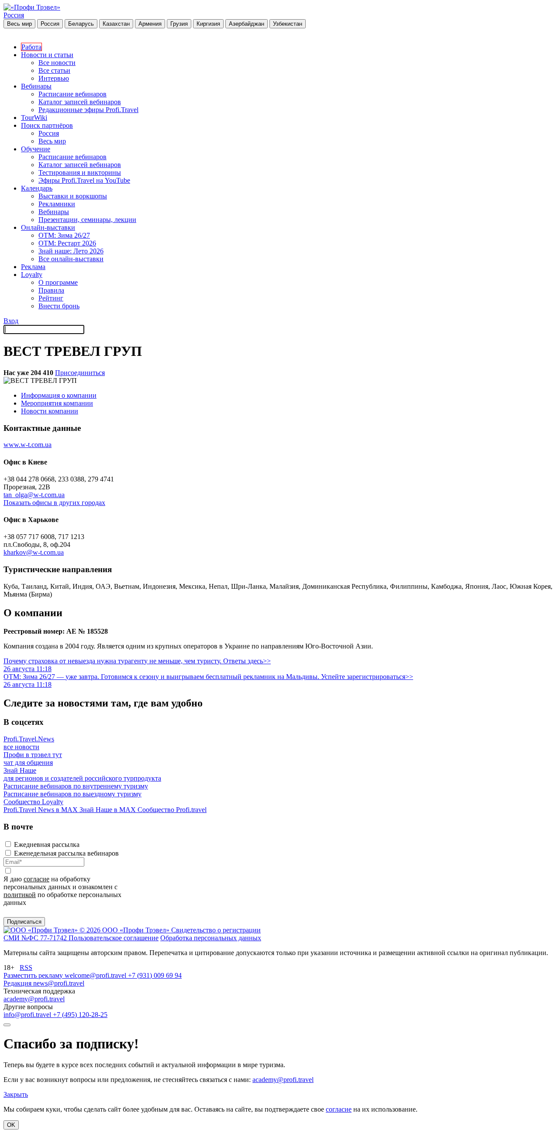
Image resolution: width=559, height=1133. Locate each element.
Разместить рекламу (34, 975)
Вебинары (36, 86)
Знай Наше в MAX (108, 809)
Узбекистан (287, 23)
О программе (58, 282)
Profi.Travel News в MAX (41, 809)
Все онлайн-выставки (71, 259)
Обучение (35, 149)
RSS (26, 967)
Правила (51, 290)
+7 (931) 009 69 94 (155, 975)
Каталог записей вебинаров (79, 102)
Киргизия (208, 23)
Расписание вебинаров (72, 94)
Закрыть (15, 1094)
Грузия (179, 23)
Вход (10, 320)
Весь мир (19, 23)
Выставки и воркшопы (72, 196)
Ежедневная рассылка (46, 844)
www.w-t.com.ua (27, 444)
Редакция (18, 983)
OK (11, 1125)
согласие (36, 879)
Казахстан (116, 23)
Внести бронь (58, 306)
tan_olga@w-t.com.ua (34, 494)
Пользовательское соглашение (114, 938)
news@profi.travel (58, 983)
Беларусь (81, 23)
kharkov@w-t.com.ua (33, 552)
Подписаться (24, 921)
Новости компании (49, 411)
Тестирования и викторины (79, 172)
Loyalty (31, 274)
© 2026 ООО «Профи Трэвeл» (125, 930)
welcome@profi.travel (96, 975)
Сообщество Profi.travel (172, 809)
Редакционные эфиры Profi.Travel (88, 109)
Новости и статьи (47, 54)
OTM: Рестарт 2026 (67, 243)
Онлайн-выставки (48, 227)
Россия (13, 15)
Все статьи (54, 70)
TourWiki (34, 117)
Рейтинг (50, 298)
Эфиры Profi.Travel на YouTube (84, 180)
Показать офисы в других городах (54, 502)
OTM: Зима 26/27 (64, 235)
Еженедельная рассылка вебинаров (66, 853)
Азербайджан (246, 23)
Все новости (57, 62)
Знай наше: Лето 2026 (71, 251)
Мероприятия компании (57, 403)
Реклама (33, 266)
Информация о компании (59, 395)
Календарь (36, 188)
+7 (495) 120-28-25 (80, 1014)
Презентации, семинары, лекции (87, 219)
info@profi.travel (28, 1014)
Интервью (53, 78)
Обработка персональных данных (210, 938)
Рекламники (56, 204)
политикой (19, 894)
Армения (150, 23)
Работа (31, 47)
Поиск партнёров (47, 125)
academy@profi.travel (34, 999)
